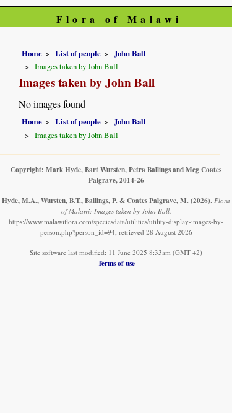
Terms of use (116, 263)
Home (32, 53)
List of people (78, 53)
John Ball (130, 53)
